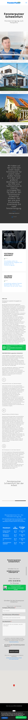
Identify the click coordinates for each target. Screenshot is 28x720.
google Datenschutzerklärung (12, 657)
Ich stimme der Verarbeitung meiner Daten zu (14, 645)
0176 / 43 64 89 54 (17, 706)
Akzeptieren (5, 717)
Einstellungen (20, 715)
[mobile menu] (26, 3)
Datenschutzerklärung (13, 641)
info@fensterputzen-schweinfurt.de (13, 571)
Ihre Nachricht (6, 621)
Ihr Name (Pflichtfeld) (9, 607)
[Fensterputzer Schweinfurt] (14, 3)
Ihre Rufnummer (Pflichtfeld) (11, 614)
